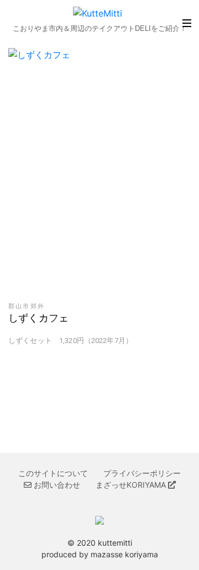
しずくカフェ (38, 318)
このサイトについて (53, 473)
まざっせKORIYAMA (132, 484)
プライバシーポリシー (142, 473)
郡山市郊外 (26, 306)
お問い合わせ (56, 484)
